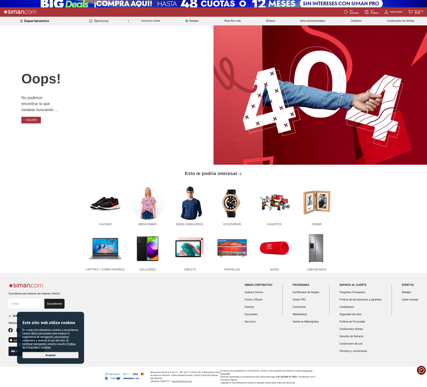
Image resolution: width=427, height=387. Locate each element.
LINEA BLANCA (316, 269)
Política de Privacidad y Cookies (49, 345)
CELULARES (147, 269)
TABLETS (190, 269)
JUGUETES (274, 224)
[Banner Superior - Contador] (213, 3)
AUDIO (274, 269)
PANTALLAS (232, 269)
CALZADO (105, 224)
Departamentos (36, 21)
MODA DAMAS (147, 224)
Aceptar (50, 355)
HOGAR (317, 224)
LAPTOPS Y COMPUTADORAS (105, 269)
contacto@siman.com (181, 381)
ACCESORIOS (232, 224)
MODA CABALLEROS (189, 224)
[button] (421, 370)
